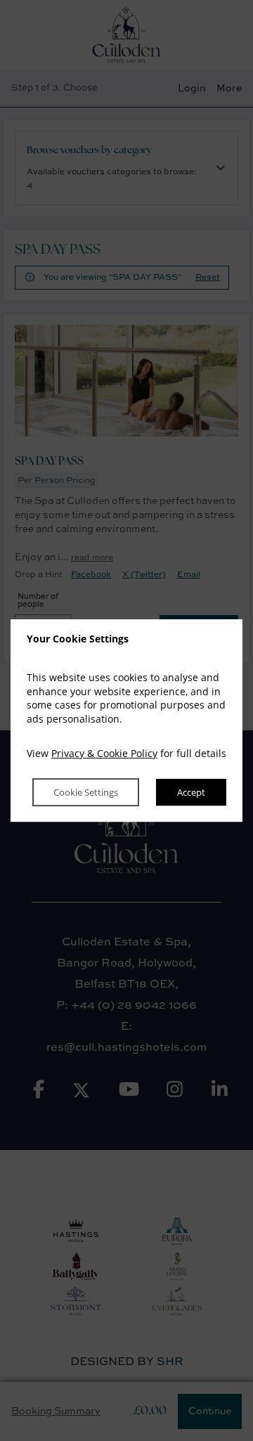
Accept (191, 792)
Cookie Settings (85, 792)
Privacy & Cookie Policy (104, 754)
